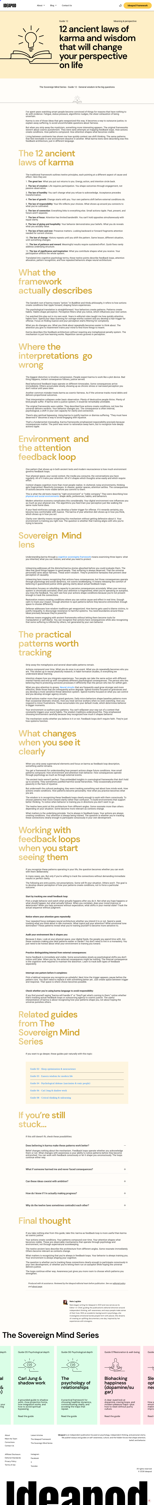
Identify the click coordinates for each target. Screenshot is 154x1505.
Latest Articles (37, 1435)
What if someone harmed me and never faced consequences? (59, 1169)
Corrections (10, 1442)
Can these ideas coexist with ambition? (47, 1181)
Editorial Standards (13, 1458)
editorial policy (119, 1283)
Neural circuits (67, 687)
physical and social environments (42, 496)
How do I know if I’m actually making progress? (51, 1193)
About (7, 1435)
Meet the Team (11, 1439)
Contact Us (67, 5)
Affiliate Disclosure (12, 1454)
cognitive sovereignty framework (74, 557)
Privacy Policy (10, 1461)
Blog (52, 5)
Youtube (34, 1466)
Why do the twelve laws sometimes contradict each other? (57, 1205)
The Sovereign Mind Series (41, 1443)
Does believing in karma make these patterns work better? (57, 1145)
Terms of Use (10, 1465)
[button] (77, 1146)
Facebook (35, 1458)
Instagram (35, 1454)
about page (37, 1286)
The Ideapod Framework (41, 1439)
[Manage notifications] (149, 1500)
